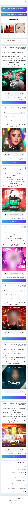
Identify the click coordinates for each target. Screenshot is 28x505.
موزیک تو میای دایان (21, 475)
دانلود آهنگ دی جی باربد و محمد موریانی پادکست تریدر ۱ (17, 227)
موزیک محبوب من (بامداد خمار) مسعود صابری (16, 488)
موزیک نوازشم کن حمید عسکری (19, 491)
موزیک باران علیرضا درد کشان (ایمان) (18, 472)
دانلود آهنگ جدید (22, 52)
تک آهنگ (15, 97)
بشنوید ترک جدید (23, 56)
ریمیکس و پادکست (10, 97)
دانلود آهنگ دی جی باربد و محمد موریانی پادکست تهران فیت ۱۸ (17, 48)
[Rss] (16, 503)
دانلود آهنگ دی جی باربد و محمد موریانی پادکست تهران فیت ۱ (17, 345)
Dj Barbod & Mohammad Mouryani (18, 416)
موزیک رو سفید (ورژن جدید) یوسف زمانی (17, 485)
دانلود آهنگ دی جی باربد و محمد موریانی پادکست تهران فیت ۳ (17, 286)
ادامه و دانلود (14, 102)
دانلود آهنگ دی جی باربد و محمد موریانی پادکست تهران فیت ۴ (17, 168)
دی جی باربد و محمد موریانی (14, 40)
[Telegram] (14, 503)
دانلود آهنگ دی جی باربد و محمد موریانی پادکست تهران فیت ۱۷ (17, 108)
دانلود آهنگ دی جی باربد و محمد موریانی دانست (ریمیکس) (17, 404)
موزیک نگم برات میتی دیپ (20, 469)
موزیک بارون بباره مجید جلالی (19, 466)
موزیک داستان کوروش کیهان (20, 477)
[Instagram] (11, 503)
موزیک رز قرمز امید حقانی (20, 480)
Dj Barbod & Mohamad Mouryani (18, 60)
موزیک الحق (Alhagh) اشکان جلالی (18, 483)
